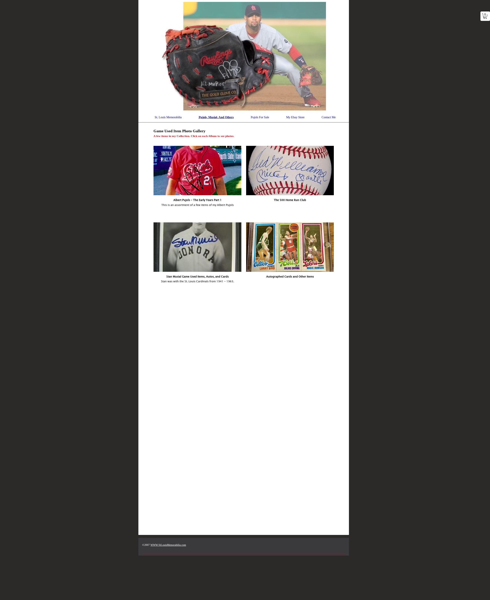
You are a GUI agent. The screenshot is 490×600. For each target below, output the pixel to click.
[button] (485, 16)
